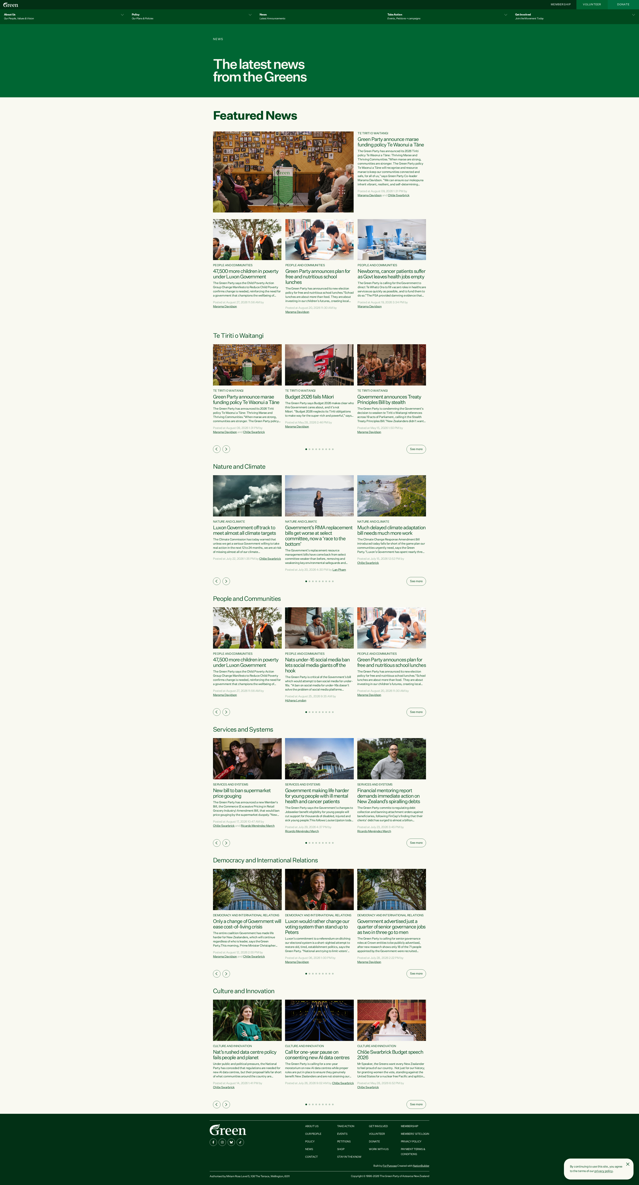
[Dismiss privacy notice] (628, 1164)
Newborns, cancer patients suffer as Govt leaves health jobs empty (391, 274)
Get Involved (378, 1126)
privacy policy (603, 1171)
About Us (312, 1126)
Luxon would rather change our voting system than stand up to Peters (317, 927)
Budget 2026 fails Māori (309, 397)
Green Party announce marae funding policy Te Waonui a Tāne (391, 142)
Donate (623, 4)
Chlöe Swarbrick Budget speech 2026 (390, 1055)
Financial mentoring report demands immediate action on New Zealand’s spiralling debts (388, 796)
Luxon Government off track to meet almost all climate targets (244, 530)
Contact (311, 1157)
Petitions (344, 1141)
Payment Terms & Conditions (413, 1152)
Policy (310, 1141)
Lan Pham (339, 569)
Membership (561, 4)
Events (342, 1134)
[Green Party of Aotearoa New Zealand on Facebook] (213, 1142)
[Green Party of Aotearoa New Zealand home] (228, 1129)
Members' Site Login (415, 1134)
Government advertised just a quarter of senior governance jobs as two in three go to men (391, 927)
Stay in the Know (349, 1157)
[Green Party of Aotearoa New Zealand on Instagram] (222, 1142)
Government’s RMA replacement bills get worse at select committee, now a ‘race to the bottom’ (319, 536)
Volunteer (592, 4)
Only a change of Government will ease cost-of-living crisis (247, 924)
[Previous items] (216, 449)
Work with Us (379, 1149)
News (309, 1149)
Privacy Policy (411, 1141)
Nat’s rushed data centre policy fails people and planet (244, 1055)
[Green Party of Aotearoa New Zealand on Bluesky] (231, 1142)
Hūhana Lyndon (295, 700)
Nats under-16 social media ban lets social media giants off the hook (317, 666)
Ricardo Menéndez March (258, 825)
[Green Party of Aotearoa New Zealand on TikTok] (240, 1142)
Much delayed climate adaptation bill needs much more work (391, 530)
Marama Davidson (370, 195)
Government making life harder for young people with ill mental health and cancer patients (317, 796)
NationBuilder (421, 1166)
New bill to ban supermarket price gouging (242, 793)
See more (416, 449)
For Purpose (390, 1166)
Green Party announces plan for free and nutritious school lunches (317, 277)
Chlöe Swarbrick (399, 195)
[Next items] (226, 449)
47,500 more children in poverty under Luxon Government (245, 274)
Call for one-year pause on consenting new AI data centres (317, 1055)
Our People (313, 1134)
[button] (64, 16)
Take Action (345, 1126)
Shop (340, 1149)
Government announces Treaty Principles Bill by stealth (389, 400)
